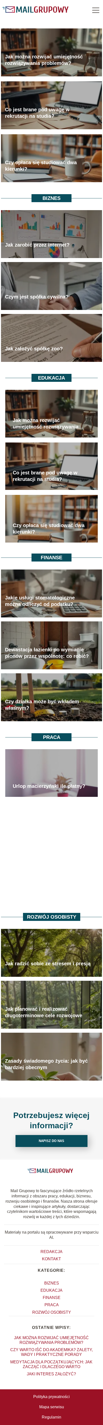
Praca (51, 737)
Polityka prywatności (51, 1397)
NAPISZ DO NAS (51, 1141)
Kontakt (51, 1259)
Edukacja (51, 378)
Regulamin (51, 1417)
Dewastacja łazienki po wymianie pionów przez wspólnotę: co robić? (47, 653)
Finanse (51, 557)
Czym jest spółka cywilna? (36, 296)
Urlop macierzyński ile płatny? (49, 786)
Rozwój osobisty (51, 917)
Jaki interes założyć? (51, 1374)
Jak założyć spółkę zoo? (34, 348)
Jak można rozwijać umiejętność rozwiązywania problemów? (44, 60)
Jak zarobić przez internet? (37, 245)
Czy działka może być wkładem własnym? (42, 705)
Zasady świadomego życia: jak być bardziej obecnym (46, 1064)
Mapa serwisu (51, 1407)
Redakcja (51, 1252)
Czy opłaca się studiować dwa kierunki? (41, 166)
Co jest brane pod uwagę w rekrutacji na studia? (37, 113)
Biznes (51, 198)
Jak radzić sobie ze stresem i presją (47, 963)
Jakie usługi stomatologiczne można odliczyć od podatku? (40, 601)
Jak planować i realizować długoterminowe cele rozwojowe (43, 1012)
